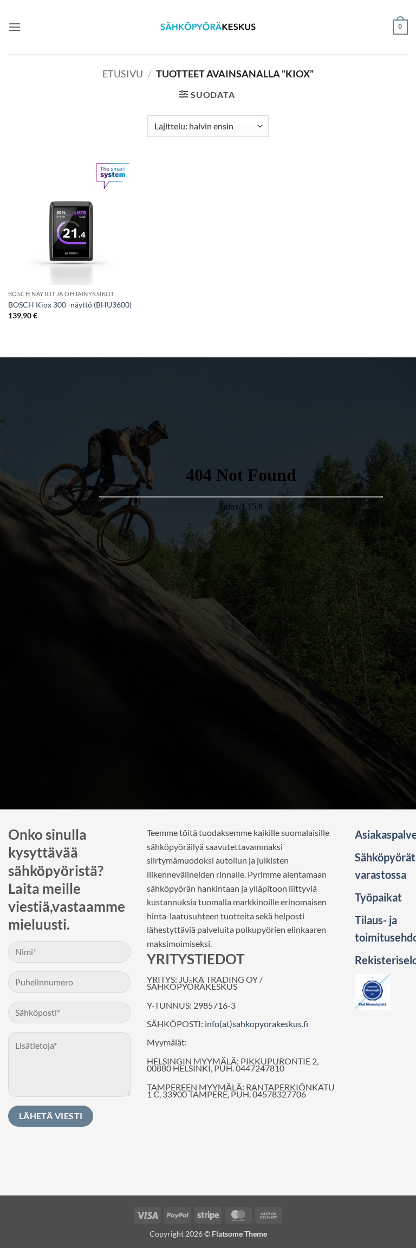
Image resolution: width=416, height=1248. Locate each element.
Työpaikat (378, 897)
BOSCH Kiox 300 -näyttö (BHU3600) (70, 304)
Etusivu (122, 74)
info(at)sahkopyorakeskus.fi (256, 1023)
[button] (14, 27)
